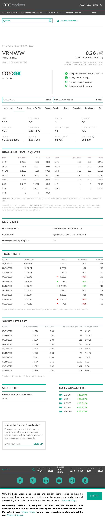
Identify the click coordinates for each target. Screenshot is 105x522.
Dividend (86, 119)
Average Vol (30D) (62, 128)
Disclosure (90, 108)
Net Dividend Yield (90, 128)
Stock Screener (68, 20)
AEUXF (68, 394)
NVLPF (68, 411)
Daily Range (34, 119)
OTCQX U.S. (27, 99)
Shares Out (87, 137)
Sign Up (38, 444)
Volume (58, 119)
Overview (8, 108)
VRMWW (23, 46)
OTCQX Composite (78, 99)
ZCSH (67, 399)
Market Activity (7, 46)
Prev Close (6, 128)
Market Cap (60, 137)
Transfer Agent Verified (80, 82)
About (82, 5)
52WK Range (34, 128)
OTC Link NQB (35, 205)
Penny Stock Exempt (79, 78)
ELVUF (67, 407)
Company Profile (34, 108)
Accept (94, 496)
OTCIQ (95, 5)
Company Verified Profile (86, 73)
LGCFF (67, 403)
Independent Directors (80, 86)
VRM (4, 399)
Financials (77, 108)
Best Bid (5, 137)
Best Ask (32, 137)
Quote (19, 108)
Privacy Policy (68, 500)
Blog (89, 5)
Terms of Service (15, 515)
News (65, 108)
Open (4, 119)
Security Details (52, 108)
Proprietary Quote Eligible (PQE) (67, 228)
